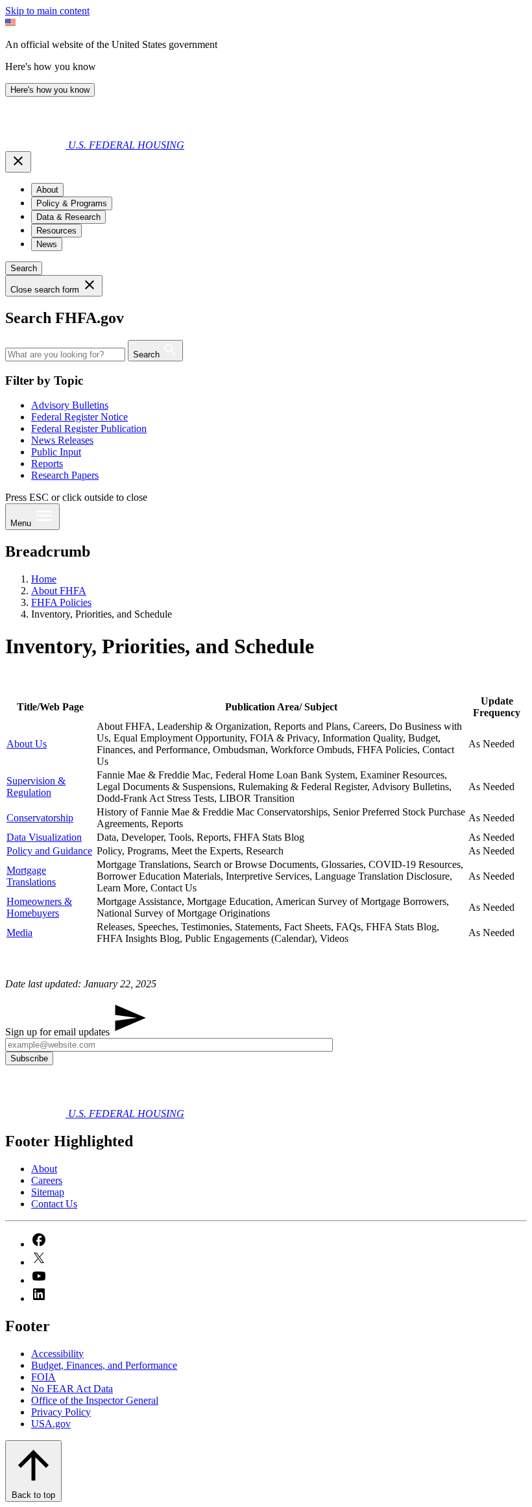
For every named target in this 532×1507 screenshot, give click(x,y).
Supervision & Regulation (36, 786)
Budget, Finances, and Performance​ (104, 1365)
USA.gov (51, 1423)
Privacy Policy (61, 1411)
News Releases (62, 440)
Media (19, 932)
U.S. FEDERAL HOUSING (126, 145)
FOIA (43, 1376)
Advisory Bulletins (69, 405)
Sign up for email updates (58, 1031)
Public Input (56, 451)
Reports (47, 463)
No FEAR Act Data (72, 1388)
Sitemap (47, 1192)
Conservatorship (39, 817)
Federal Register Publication (89, 428)
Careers (46, 1180)
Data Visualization (44, 837)
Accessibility (57, 1353)
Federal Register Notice (79, 416)
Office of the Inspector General (94, 1400)
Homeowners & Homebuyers (39, 907)
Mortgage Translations (31, 876)
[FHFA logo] (36, 145)
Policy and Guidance (49, 850)
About (44, 1168)
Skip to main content (47, 10)
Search (23, 268)
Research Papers (65, 475)
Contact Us (54, 1203)
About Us (26, 743)
